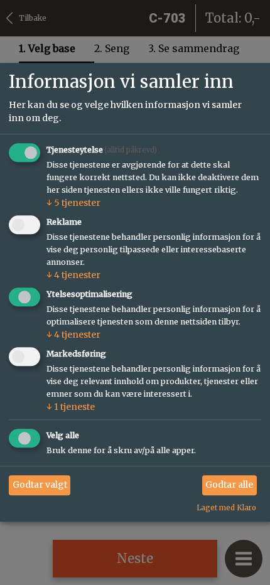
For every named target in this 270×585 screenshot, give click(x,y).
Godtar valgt (40, 484)
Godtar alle (229, 484)
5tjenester (73, 203)
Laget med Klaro (226, 507)
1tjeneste (70, 406)
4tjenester (73, 275)
